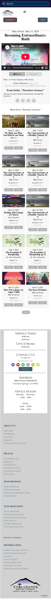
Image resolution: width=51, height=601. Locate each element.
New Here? (8, 431)
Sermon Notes (14, 143)
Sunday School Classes (15, 443)
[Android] (33, 364)
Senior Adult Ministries (15, 517)
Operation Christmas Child (17, 493)
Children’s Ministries (14, 514)
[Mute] (42, 68)
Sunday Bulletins (12, 468)
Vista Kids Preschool (14, 527)
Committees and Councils (16, 550)
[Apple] (28, 364)
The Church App (11, 459)
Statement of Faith (13, 565)
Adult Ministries (12, 511)
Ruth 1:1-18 (33, 83)
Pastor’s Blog (10, 465)
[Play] (5, 68)
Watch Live (9, 474)
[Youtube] (18, 364)
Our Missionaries (12, 490)
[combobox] (25, 4)
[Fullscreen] (46, 68)
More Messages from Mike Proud (17, 85)
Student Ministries (13, 524)
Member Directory (12, 562)
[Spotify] (23, 364)
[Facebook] (13, 364)
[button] (25, 12)
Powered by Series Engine (25, 318)
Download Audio (39, 85)
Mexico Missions (11, 486)
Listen (35, 74)
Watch (18, 74)
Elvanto (8, 556)
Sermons (8, 440)
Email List (8, 462)
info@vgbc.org (25, 361)
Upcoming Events (12, 471)
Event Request (11, 559)
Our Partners (10, 496)
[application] (25, 56)
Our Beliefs (9, 434)
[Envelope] (38, 364)
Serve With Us (10, 520)
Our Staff (8, 437)
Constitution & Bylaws (15, 553)
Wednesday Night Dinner (16, 568)
